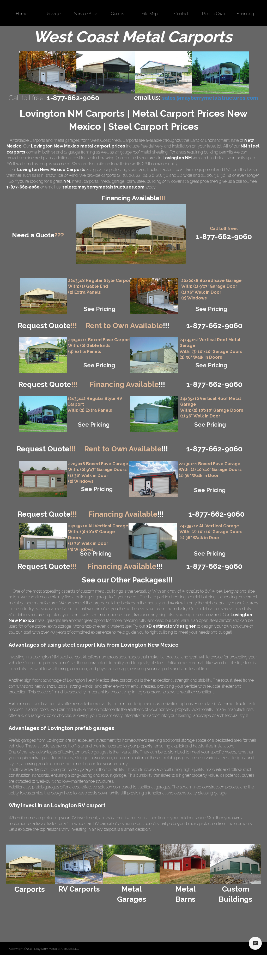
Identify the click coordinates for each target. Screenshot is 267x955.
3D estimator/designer (171, 626)
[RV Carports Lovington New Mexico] (220, 72)
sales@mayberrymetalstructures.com (103, 187)
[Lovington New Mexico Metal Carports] (105, 72)
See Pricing (99, 308)
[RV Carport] (43, 414)
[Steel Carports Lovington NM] (163, 72)
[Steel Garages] (43, 479)
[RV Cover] (43, 355)
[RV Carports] (79, 864)
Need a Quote (38, 235)
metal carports (85, 181)
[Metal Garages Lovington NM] (47, 72)
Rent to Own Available (127, 325)
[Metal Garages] (131, 864)
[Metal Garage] (154, 296)
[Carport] (43, 296)
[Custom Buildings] (235, 864)
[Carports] (30, 864)
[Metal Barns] (185, 864)
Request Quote (47, 325)
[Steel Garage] (154, 414)
